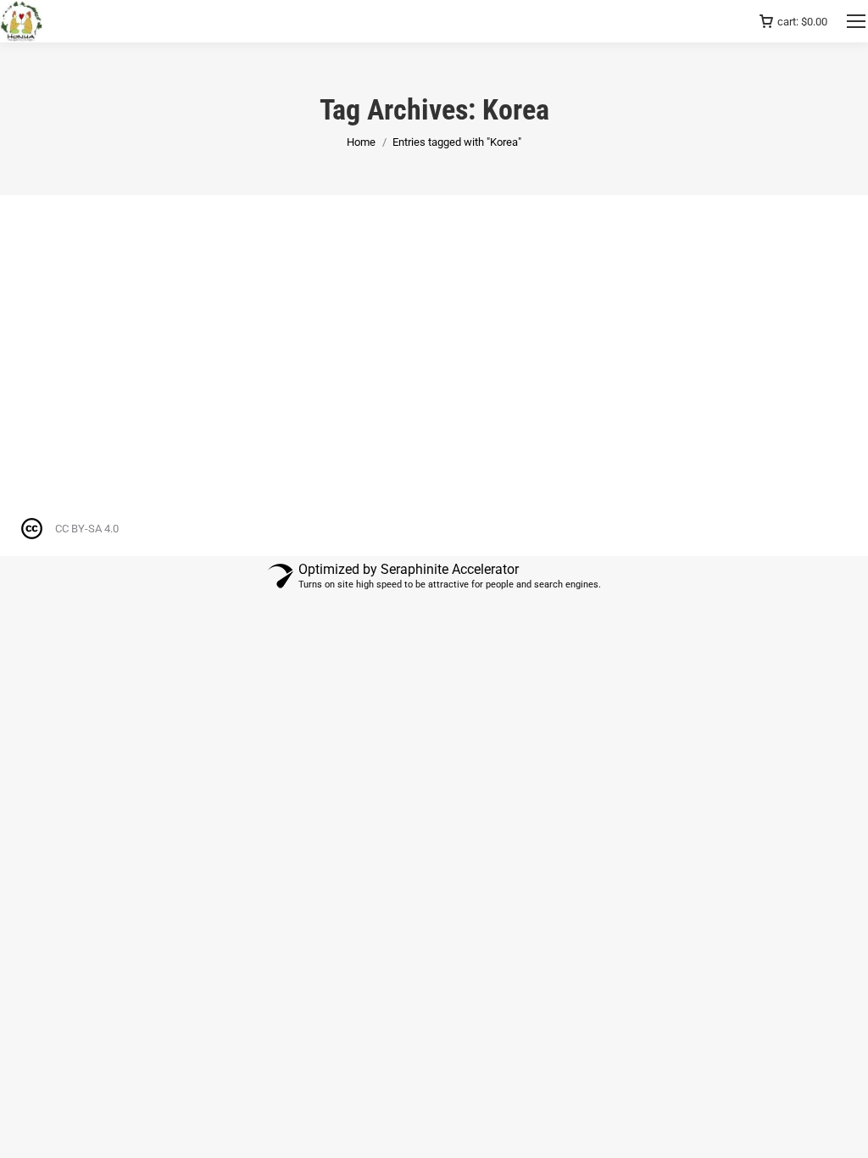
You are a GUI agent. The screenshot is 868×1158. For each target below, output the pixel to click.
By (135, 315)
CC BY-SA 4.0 (87, 528)
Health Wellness (69, 315)
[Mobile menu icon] (856, 21)
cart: (802, 21)
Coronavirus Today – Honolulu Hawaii (156, 284)
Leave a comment (291, 315)
